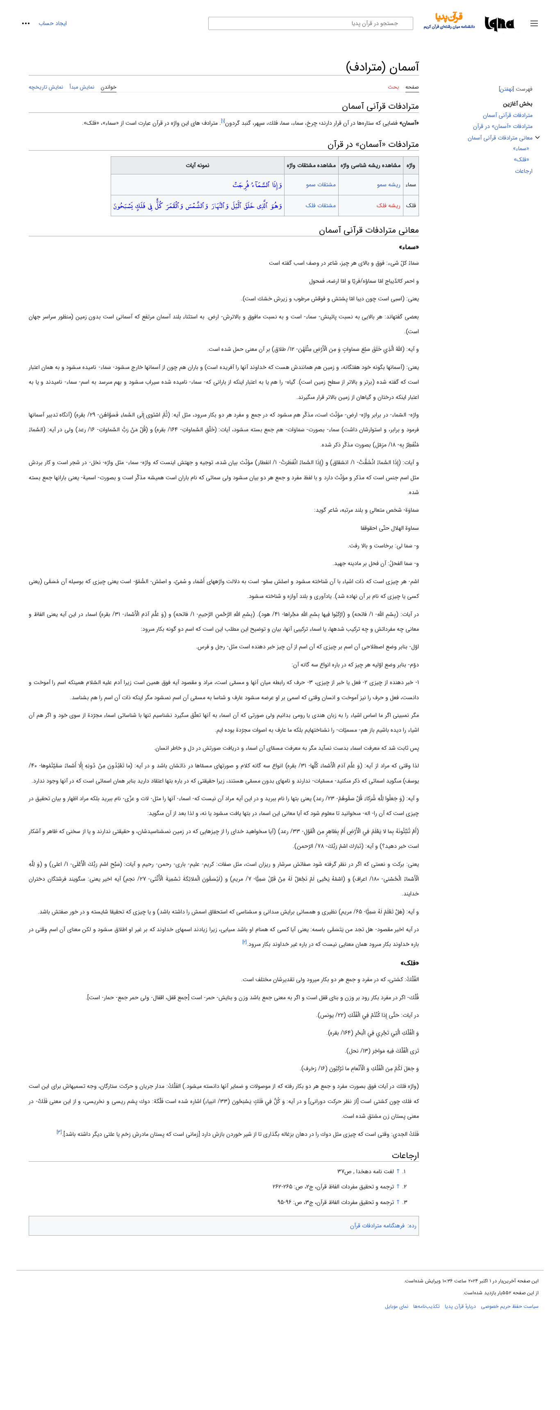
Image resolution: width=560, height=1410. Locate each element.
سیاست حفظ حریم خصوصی (510, 1306)
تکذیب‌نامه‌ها (426, 1306)
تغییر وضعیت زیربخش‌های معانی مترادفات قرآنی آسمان (537, 141)
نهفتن (506, 89)
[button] (534, 23)
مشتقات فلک (321, 205)
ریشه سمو (389, 184)
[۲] (244, 942)
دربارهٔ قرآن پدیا (460, 1306)
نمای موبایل (396, 1306)
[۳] (59, 1132)
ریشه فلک (389, 205)
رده (413, 1225)
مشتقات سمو (321, 184)
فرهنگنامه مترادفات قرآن (377, 1225)
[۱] (223, 121)
